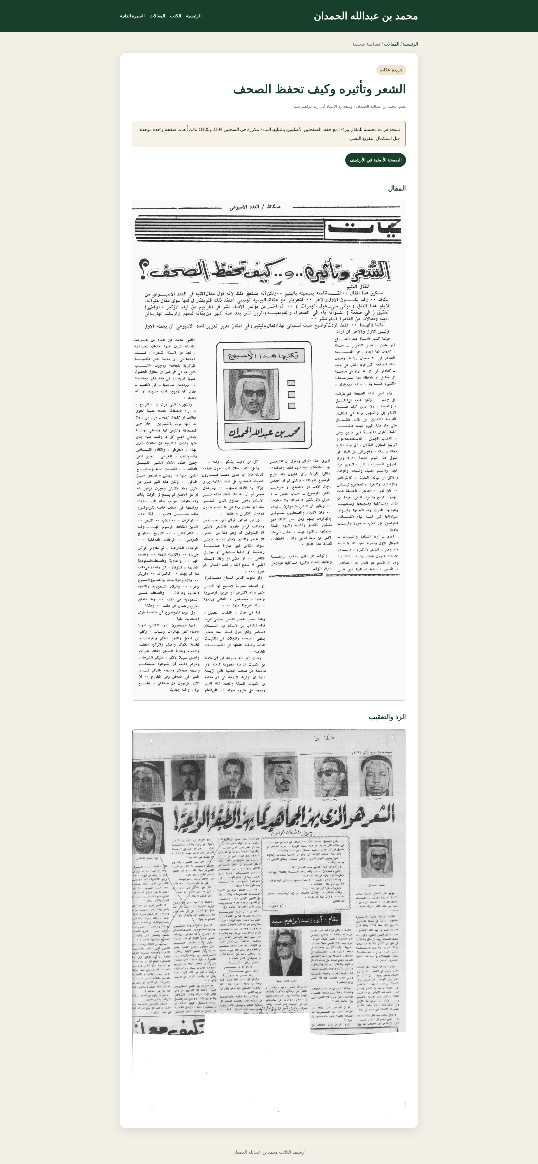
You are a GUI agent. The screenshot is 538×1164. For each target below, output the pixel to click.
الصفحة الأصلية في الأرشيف (376, 160)
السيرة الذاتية (132, 15)
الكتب (175, 15)
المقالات (157, 15)
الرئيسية (193, 15)
